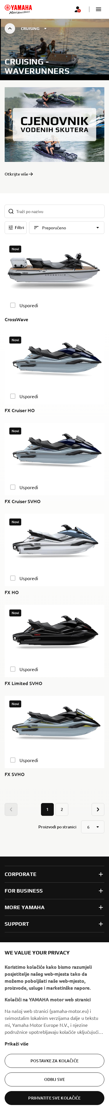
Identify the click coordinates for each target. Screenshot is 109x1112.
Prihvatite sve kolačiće (54, 1098)
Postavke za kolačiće (54, 1060)
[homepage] (18, 9)
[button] (98, 9)
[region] (54, 1027)
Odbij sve (54, 1079)
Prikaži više (16, 1043)
